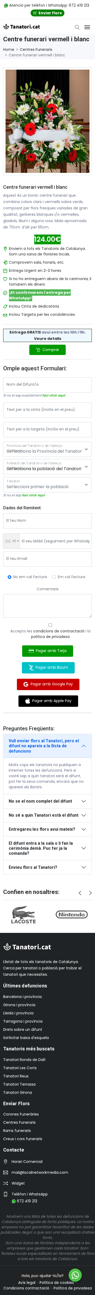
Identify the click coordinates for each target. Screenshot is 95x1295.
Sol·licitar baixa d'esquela (26, 1037)
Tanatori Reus (15, 1076)
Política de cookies (57, 1282)
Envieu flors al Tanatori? (33, 867)
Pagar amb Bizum (51, 667)
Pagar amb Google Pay (50, 684)
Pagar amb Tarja (50, 650)
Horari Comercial (27, 1161)
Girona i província (19, 1005)
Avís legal (26, 1282)
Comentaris (48, 589)
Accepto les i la (50, 633)
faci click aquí (53, 395)
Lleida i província (18, 1013)
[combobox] (11, 541)
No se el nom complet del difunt (40, 801)
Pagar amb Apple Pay (51, 700)
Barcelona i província (22, 996)
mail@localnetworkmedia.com (40, 1172)
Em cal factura (71, 576)
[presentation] (80, 893)
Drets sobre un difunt (22, 1029)
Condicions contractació (26, 1288)
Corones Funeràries (21, 1114)
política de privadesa (50, 636)
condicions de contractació (58, 631)
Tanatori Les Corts (20, 1068)
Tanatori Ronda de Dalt (24, 1059)
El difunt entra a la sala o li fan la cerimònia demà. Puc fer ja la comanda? (41, 848)
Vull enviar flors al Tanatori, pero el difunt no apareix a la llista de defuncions (44, 745)
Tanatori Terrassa (19, 1084)
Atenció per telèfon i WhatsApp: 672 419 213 (48, 5)
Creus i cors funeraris (22, 1138)
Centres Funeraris (36, 49)
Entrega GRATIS (25, 332)
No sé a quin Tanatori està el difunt (43, 815)
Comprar (50, 349)
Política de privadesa (73, 1288)
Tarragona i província (22, 1021)
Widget (18, 1183)
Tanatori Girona (17, 1092)
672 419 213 (26, 1201)
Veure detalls (47, 338)
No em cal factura (30, 576)
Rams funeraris (17, 1130)
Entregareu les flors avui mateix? (42, 829)
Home (8, 49)
